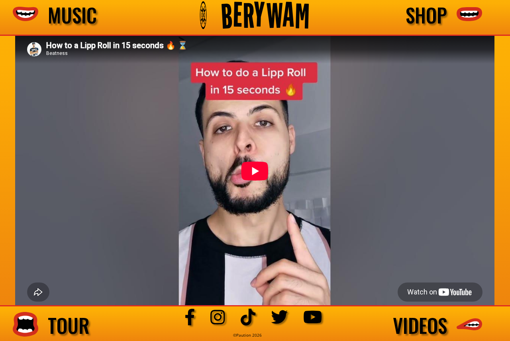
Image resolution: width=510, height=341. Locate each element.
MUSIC (67, 15)
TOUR (64, 325)
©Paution (242, 335)
